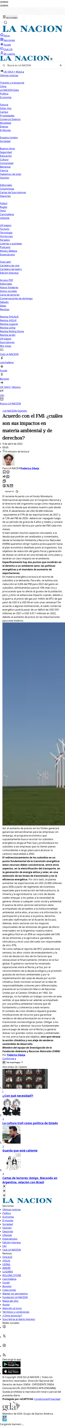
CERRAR (4, 2)
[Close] (4, 1186)
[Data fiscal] (4, 1420)
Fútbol (3, 203)
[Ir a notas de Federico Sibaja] (32, 459)
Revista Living (7, 327)
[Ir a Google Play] (11, 1366)
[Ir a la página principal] (32, 31)
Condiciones (41, 1399)
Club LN (8, 49)
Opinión (21, 411)
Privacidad (54, 1399)
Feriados (5, 240)
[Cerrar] (51, 59)
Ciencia (4, 170)
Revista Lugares (9, 324)
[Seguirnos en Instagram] (4, 1346)
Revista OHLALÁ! (9, 316)
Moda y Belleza (8, 251)
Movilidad (5, 123)
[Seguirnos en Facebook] (4, 1327)
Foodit (7, 44)
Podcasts (5, 247)
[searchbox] (31, 65)
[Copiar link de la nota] (4, 481)
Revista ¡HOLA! (8, 320)
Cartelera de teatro (11, 269)
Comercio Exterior (10, 119)
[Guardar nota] (4, 472)
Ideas (3, 305)
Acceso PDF (6, 280)
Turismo (4, 229)
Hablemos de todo (10, 174)
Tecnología (6, 232)
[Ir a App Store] (11, 1373)
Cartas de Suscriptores (13, 192)
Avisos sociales (8, 291)
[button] (32, 230)
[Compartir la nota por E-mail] (11, 486)
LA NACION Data (9, 90)
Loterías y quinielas (11, 243)
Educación (6, 156)
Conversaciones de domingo (16, 298)
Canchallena (7, 214)
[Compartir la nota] (4, 477)
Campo (4, 112)
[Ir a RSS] (4, 1355)
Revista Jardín (7, 335)
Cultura (4, 159)
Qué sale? (5, 262)
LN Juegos (5, 225)
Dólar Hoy (5, 108)
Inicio (7, 35)
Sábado (4, 302)
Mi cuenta (9, 54)
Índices (4, 126)
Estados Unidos (9, 137)
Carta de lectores (10, 294)
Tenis (3, 210)
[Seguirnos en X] (4, 1337)
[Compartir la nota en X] (8, 486)
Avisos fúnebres (9, 287)
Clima (3, 86)
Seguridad (6, 152)
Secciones (9, 40)
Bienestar (5, 166)
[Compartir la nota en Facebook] (4, 486)
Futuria (4, 104)
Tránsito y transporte (12, 82)
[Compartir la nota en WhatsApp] (8, 477)
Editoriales (6, 185)
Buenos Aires (7, 148)
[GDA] (11, 1410)
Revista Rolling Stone (12, 331)
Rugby (3, 207)
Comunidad (6, 163)
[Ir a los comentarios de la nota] (8, 472)
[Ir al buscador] (5, 22)
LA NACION (9, 411)
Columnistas (7, 188)
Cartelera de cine (9, 265)
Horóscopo (6, 236)
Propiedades (7, 115)
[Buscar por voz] (61, 65)
